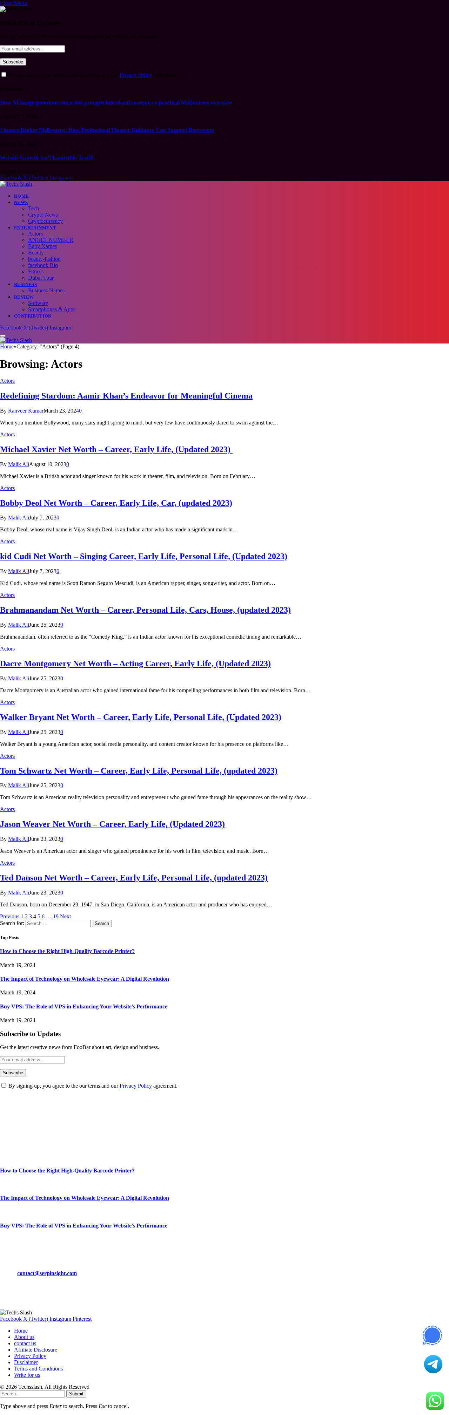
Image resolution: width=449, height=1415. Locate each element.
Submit (76, 1393)
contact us (25, 1343)
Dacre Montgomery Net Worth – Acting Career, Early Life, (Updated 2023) (135, 663)
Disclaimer (26, 1362)
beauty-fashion (44, 259)
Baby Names (42, 246)
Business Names (46, 290)
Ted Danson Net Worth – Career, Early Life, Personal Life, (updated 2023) (134, 877)
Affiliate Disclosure (35, 1350)
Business (25, 284)
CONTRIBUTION (33, 316)
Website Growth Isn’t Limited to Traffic (47, 158)
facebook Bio (43, 265)
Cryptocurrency (45, 221)
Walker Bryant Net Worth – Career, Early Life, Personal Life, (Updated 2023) (140, 717)
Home (21, 196)
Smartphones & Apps (51, 309)
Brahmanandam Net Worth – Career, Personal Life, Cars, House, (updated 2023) (145, 609)
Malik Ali (18, 464)
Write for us (27, 1375)
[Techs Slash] (16, 184)
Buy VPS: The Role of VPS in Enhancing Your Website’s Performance (83, 1006)
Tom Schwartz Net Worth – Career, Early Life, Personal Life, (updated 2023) (138, 770)
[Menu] (3, 336)
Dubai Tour (41, 278)
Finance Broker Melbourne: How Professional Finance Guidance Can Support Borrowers (107, 130)
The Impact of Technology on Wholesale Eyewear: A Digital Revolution (84, 979)
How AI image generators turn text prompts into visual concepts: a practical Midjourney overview (116, 103)
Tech (33, 208)
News (21, 202)
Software (38, 303)
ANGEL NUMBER (50, 240)
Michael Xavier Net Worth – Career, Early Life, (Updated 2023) (116, 449)
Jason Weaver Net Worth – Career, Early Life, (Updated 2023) (112, 824)
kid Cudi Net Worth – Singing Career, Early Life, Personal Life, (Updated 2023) (143, 556)
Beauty (36, 253)
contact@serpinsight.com (47, 1273)
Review (24, 297)
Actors (35, 234)
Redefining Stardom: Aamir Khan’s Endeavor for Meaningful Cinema (126, 395)
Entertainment (35, 227)
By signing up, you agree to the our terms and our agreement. (92, 75)
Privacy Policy (136, 75)
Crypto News (43, 215)
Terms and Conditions (38, 1369)
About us (24, 1337)
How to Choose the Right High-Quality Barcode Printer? (67, 951)
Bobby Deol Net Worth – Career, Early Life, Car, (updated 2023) (116, 503)
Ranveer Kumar (25, 411)
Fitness (35, 271)
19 (56, 916)
